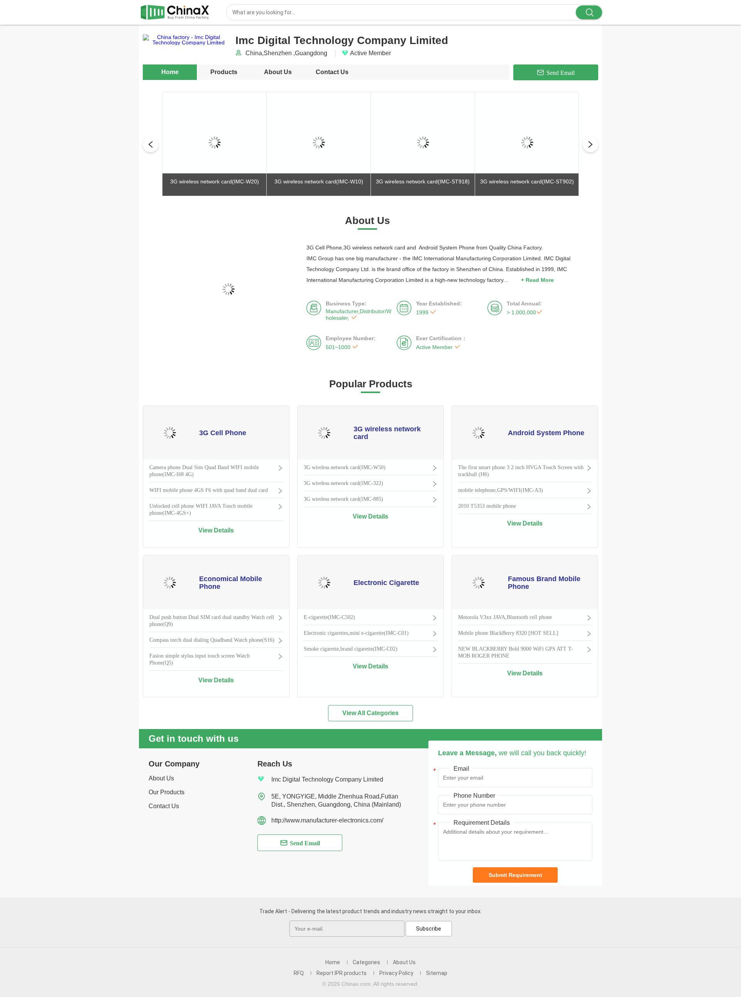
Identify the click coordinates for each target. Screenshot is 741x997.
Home (170, 72)
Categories (366, 962)
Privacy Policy (396, 973)
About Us (278, 72)
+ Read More (537, 280)
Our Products (166, 792)
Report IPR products (341, 973)
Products (223, 72)
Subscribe (428, 929)
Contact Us (332, 72)
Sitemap (436, 973)
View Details (216, 530)
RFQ (299, 973)
